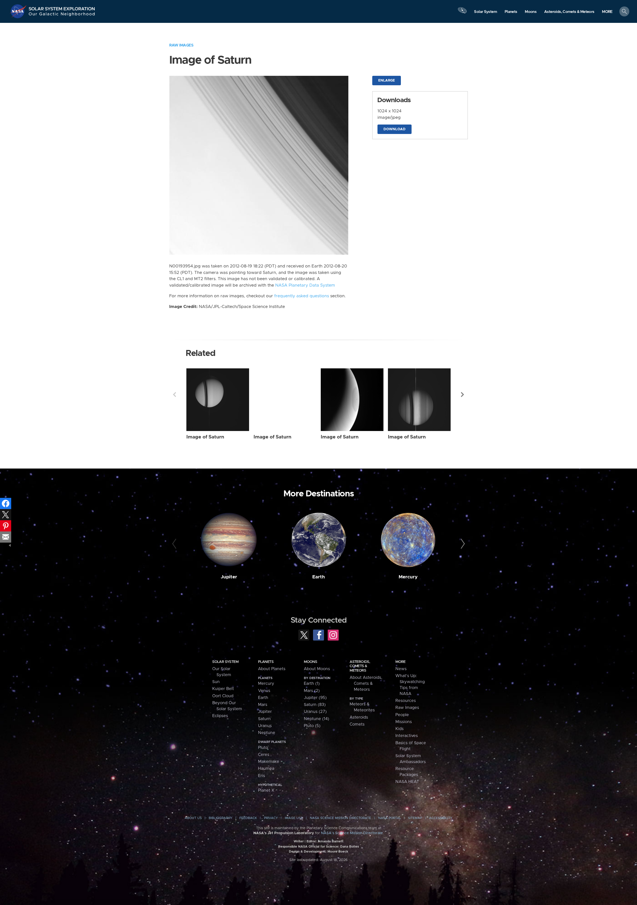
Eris (261, 776)
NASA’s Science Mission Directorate (352, 833)
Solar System (225, 662)
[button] (607, 11)
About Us (193, 818)
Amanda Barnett (330, 841)
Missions (403, 722)
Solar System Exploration (62, 7)
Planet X (266, 790)
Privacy (271, 818)
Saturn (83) (315, 705)
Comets (357, 724)
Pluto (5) (312, 726)
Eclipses (220, 716)
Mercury (408, 577)
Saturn (264, 719)
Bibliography (220, 818)
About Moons (317, 669)
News (401, 669)
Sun (216, 682)
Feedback (248, 818)
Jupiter (229, 577)
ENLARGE (386, 80)
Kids (399, 729)
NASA (18, 11)
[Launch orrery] (462, 12)
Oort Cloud (222, 696)
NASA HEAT (407, 782)
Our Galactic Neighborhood (62, 15)
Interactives (406, 736)
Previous (174, 394)
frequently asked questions (301, 296)
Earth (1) (312, 684)
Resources (405, 701)
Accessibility (440, 818)
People (402, 715)
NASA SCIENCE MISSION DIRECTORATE (340, 818)
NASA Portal (389, 818)
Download (394, 129)
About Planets (271, 669)
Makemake (268, 762)
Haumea (266, 769)
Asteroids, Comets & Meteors (360, 666)
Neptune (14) (316, 719)
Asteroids (359, 717)
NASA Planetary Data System (305, 285)
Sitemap (415, 818)
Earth (318, 577)
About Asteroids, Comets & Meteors (366, 683)
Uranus (265, 726)
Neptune (266, 733)
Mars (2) (312, 691)
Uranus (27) (315, 712)
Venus (264, 691)
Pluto (263, 748)
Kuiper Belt (223, 689)
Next (462, 394)
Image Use (294, 818)
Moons (310, 662)
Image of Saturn (205, 436)
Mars (262, 705)
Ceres (263, 755)
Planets (265, 662)
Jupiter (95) (315, 698)
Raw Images (181, 45)
